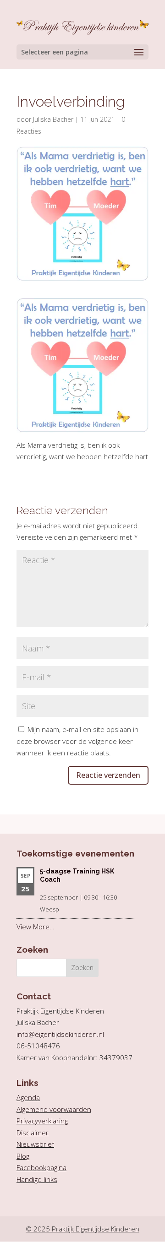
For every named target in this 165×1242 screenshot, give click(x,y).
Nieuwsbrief (35, 1144)
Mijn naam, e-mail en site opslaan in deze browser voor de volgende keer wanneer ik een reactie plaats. (77, 741)
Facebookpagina (41, 1167)
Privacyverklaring (42, 1120)
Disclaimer (32, 1132)
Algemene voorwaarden (53, 1109)
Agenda (28, 1097)
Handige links (36, 1179)
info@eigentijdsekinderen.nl (60, 1034)
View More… (35, 926)
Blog (22, 1156)
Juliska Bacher (53, 119)
